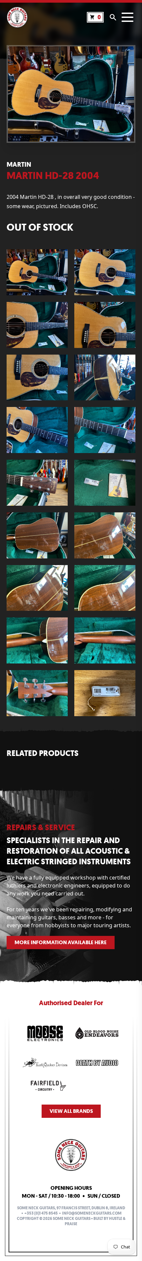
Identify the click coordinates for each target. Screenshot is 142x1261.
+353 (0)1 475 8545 (41, 1213)
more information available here (61, 942)
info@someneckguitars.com (92, 1213)
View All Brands (71, 1111)
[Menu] (127, 17)
